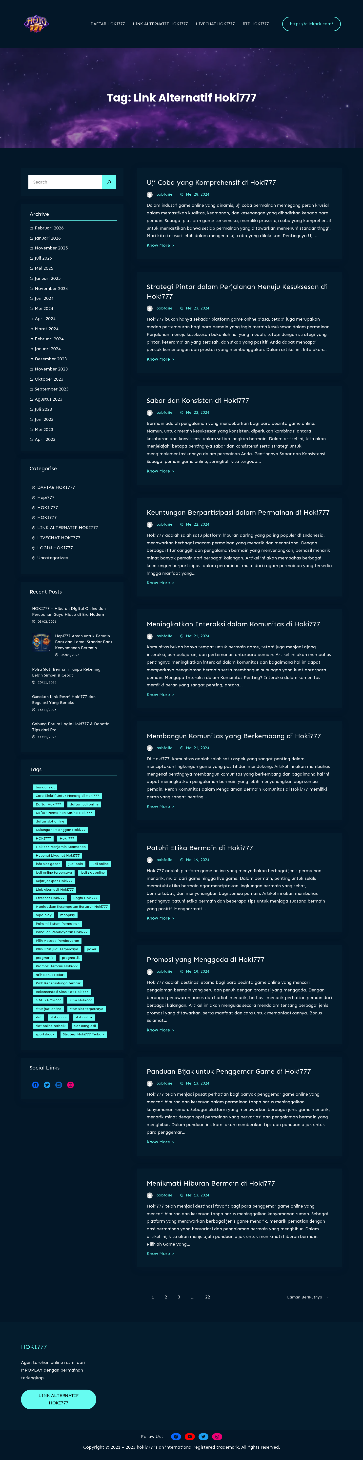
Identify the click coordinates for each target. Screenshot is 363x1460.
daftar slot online (50, 821)
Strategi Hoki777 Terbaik (83, 1034)
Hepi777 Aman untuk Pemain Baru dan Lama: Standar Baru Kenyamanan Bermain (83, 642)
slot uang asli (85, 1026)
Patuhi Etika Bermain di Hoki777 (200, 848)
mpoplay (67, 915)
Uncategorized (52, 557)
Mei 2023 (44, 429)
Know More (158, 245)
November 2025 (51, 248)
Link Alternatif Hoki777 (55, 889)
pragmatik (71, 958)
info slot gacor (48, 864)
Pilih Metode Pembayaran (57, 941)
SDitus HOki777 (48, 1000)
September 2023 (52, 389)
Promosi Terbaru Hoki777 (57, 966)
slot (39, 1017)
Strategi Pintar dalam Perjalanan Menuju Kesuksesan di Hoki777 (237, 291)
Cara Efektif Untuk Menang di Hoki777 (67, 796)
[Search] (109, 182)
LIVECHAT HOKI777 (59, 537)
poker (91, 949)
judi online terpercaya (54, 872)
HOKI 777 (47, 507)
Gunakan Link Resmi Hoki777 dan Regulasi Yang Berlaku (64, 699)
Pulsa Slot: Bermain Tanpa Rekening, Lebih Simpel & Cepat (66, 672)
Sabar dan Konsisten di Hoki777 (198, 400)
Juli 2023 (43, 409)
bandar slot (45, 787)
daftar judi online (84, 804)
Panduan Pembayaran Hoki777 (62, 932)
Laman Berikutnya (307, 1297)
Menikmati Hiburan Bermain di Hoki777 (211, 1183)
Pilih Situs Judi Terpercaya (57, 949)
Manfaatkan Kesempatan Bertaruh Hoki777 (72, 907)
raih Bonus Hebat (50, 975)
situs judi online (48, 1009)
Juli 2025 (43, 258)
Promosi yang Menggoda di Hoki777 (205, 959)
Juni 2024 (44, 298)
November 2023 (51, 369)
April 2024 (45, 318)
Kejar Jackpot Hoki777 (54, 881)
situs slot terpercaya (86, 1009)
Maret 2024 (47, 328)
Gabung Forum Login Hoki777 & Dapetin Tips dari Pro (70, 726)
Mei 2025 (44, 268)
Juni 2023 (44, 419)
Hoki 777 (67, 838)
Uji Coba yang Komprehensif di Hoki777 (211, 182)
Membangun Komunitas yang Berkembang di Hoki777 (234, 736)
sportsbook (45, 1034)
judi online (100, 864)
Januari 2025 (48, 278)
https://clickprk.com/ (311, 23)
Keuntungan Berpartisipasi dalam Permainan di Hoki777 (238, 512)
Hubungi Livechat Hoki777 (58, 855)
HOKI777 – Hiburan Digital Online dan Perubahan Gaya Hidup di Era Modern (69, 611)
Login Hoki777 (85, 898)
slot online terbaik (50, 1026)
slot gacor (58, 1017)
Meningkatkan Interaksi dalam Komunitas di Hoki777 (233, 624)
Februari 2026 (49, 228)
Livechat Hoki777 (50, 898)
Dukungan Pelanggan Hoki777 (61, 830)
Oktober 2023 (49, 379)
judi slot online (93, 872)
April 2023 (45, 439)
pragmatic (44, 958)
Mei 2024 (44, 308)
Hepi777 (46, 497)
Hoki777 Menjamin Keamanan (61, 847)
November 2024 (51, 288)
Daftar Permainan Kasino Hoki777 (64, 813)
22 (207, 1297)
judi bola (75, 864)
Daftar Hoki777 (48, 804)
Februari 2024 (49, 339)
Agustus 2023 (48, 399)
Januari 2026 (48, 238)
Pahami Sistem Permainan (58, 924)
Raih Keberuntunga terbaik (58, 983)
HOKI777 (47, 517)
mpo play (44, 915)
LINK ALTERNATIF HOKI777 (67, 527)
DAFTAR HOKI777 (56, 487)
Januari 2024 (48, 348)
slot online (84, 1017)
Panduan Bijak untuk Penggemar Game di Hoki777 (229, 1071)
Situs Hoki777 (81, 1000)
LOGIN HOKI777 (55, 548)
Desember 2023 (51, 359)
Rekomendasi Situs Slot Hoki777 (62, 992)
